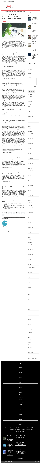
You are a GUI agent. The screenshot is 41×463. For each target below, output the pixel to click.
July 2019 (29, 259)
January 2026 (30, 106)
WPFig (38, 461)
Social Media (6, 11)
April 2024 (29, 155)
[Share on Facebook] (6, 213)
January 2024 (30, 160)
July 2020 (29, 232)
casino (29, 277)
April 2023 (29, 180)
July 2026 (29, 99)
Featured (29, 292)
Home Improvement (31, 302)
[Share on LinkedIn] (11, 213)
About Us (29, 339)
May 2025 (29, 126)
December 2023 (30, 163)
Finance (29, 294)
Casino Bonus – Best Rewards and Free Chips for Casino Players (35, 37)
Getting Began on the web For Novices (10, 445)
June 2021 (29, 217)
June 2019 (29, 261)
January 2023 (30, 187)
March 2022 (30, 202)
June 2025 (29, 123)
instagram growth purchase (20, 217)
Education (29, 287)
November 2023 (30, 165)
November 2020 (30, 224)
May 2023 (29, 178)
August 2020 (30, 229)
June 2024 (29, 150)
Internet (29, 304)
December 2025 (30, 109)
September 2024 (30, 143)
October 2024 (30, 141)
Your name (30, 65)
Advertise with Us (31, 344)
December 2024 (30, 138)
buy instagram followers (12, 217)
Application (29, 269)
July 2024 (29, 148)
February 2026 (30, 104)
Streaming (29, 324)
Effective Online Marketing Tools (10, 451)
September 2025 (30, 116)
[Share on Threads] (24, 213)
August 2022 (30, 197)
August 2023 (30, 173)
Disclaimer (29, 342)
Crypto (29, 282)
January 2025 (30, 136)
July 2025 (29, 121)
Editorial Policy (30, 352)
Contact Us (30, 334)
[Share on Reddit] (19, 213)
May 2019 (29, 264)
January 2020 (30, 244)
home (3, 11)
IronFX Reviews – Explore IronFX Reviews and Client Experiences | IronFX (20, 457)
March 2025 (30, 131)
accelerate (6, 217)
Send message (31, 91)
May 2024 (29, 153)
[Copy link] (3, 215)
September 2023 (30, 170)
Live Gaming (30, 306)
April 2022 (29, 200)
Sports (29, 321)
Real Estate (30, 311)
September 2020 (30, 227)
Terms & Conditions (31, 349)
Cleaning (29, 279)
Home (29, 337)
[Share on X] (9, 213)
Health (29, 299)
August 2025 (30, 118)
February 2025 (30, 133)
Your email (30, 69)
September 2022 (30, 195)
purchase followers (5, 218)
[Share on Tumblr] (22, 213)
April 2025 (29, 128)
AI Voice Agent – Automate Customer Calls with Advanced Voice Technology (35, 46)
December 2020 (30, 222)
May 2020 (29, 237)
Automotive (30, 272)
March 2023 (30, 183)
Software (29, 319)
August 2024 (30, 146)
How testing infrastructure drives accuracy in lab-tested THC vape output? (34, 28)
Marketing (29, 309)
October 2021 (30, 210)
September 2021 (30, 212)
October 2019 (30, 252)
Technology (30, 329)
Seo (28, 314)
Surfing (29, 326)
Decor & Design (30, 284)
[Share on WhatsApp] (14, 213)
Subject (29, 73)
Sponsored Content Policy (32, 358)
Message (29, 77)
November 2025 (30, 111)
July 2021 (29, 215)
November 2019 (30, 249)
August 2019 (30, 257)
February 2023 (30, 185)
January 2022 (30, 205)
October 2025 (30, 113)
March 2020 (30, 242)
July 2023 (29, 175)
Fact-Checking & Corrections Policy (27, 429)
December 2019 (30, 247)
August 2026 (30, 96)
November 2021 (30, 207)
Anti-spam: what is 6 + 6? (32, 86)
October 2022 (30, 192)
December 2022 (30, 190)
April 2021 (29, 220)
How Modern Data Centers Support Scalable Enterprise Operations (35, 19)
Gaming (29, 297)
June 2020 (29, 234)
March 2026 (30, 101)
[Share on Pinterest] (17, 213)
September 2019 (30, 254)
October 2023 (30, 168)
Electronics (29, 289)
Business (29, 274)
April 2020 (29, 239)
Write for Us (30, 347)
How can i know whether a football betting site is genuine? (10, 439)
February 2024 (30, 158)
